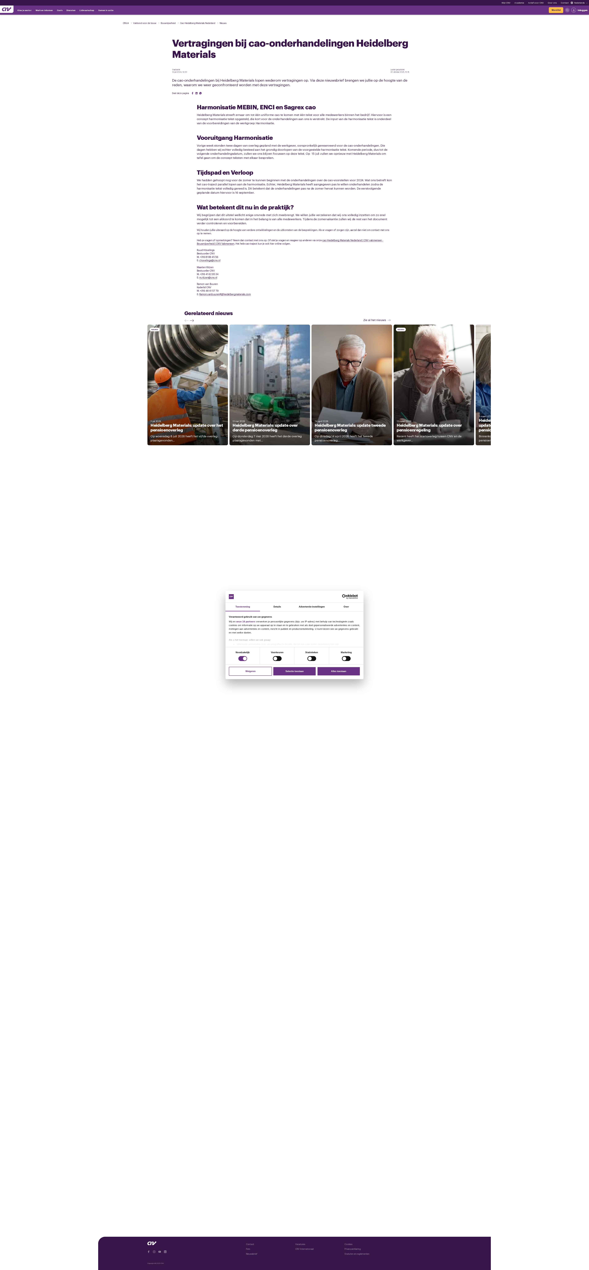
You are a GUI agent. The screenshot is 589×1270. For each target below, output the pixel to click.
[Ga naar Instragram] (154, 1252)
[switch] (277, 658)
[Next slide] (193, 320)
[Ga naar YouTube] (159, 1252)
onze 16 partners (245, 621)
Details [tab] (277, 606)
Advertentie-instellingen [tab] (312, 606)
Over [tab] (346, 606)
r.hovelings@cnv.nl (209, 260)
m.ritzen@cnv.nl (208, 277)
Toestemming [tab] (242, 606)
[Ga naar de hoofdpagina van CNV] (7, 9)
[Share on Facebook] (192, 93)
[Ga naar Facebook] (148, 1252)
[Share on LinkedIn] (196, 93)
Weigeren (250, 671)
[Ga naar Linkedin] (165, 1252)
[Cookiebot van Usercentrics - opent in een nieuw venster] (346, 596)
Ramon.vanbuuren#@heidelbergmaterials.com (225, 294)
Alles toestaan (338, 671)
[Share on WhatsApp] (200, 93)
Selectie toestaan (294, 671)
